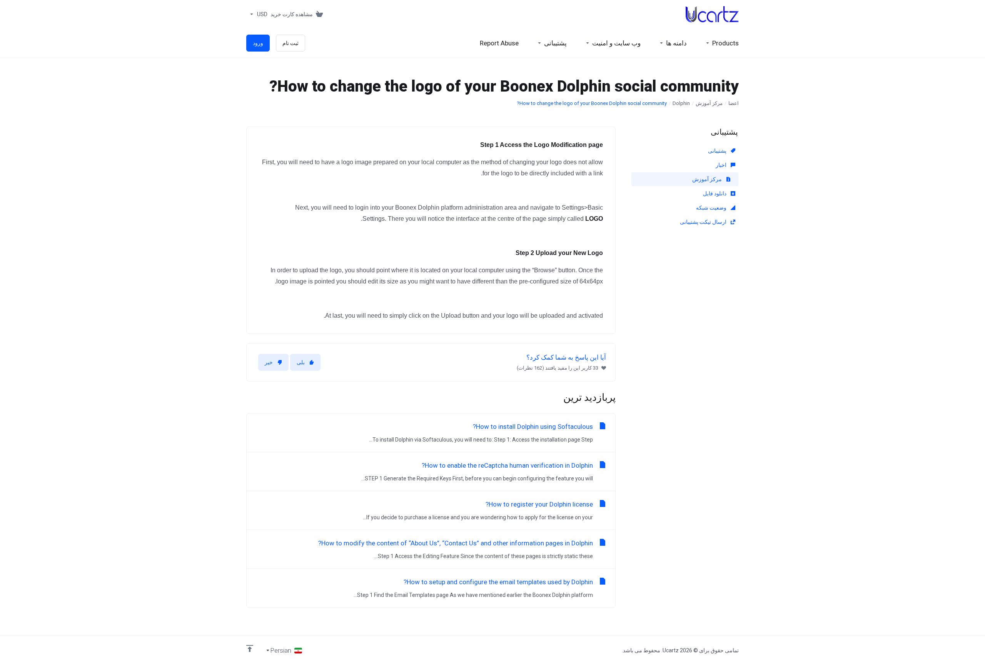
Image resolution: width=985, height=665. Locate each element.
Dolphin (681, 103)
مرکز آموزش (709, 103)
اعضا (733, 103)
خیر (269, 362)
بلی (301, 362)
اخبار (722, 165)
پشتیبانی (718, 151)
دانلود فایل (715, 193)
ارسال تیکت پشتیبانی (704, 222)
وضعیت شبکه (712, 208)
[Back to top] (249, 648)
